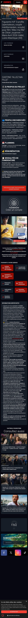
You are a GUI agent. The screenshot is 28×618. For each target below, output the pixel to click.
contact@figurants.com (17, 338)
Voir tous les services (18, 249)
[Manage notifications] (2, 615)
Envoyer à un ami (20, 241)
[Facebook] (4, 553)
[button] (14, 615)
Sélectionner (8, 542)
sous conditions (14, 252)
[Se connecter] (25, 2)
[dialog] (14, 609)
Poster (22, 237)
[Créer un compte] (14, 205)
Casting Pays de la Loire (22, 18)
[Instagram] (18, 553)
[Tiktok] (25, 553)
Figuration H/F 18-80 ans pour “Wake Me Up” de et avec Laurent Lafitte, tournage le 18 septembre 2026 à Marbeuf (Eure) (13, 489)
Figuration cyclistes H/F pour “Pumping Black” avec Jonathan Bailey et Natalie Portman (12, 468)
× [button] (26, 601)
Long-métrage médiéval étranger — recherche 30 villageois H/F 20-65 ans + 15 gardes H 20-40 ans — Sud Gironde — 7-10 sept (14, 448)
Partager (22, 234)
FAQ (14, 525)
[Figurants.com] (7, 2)
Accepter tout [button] (14, 611)
